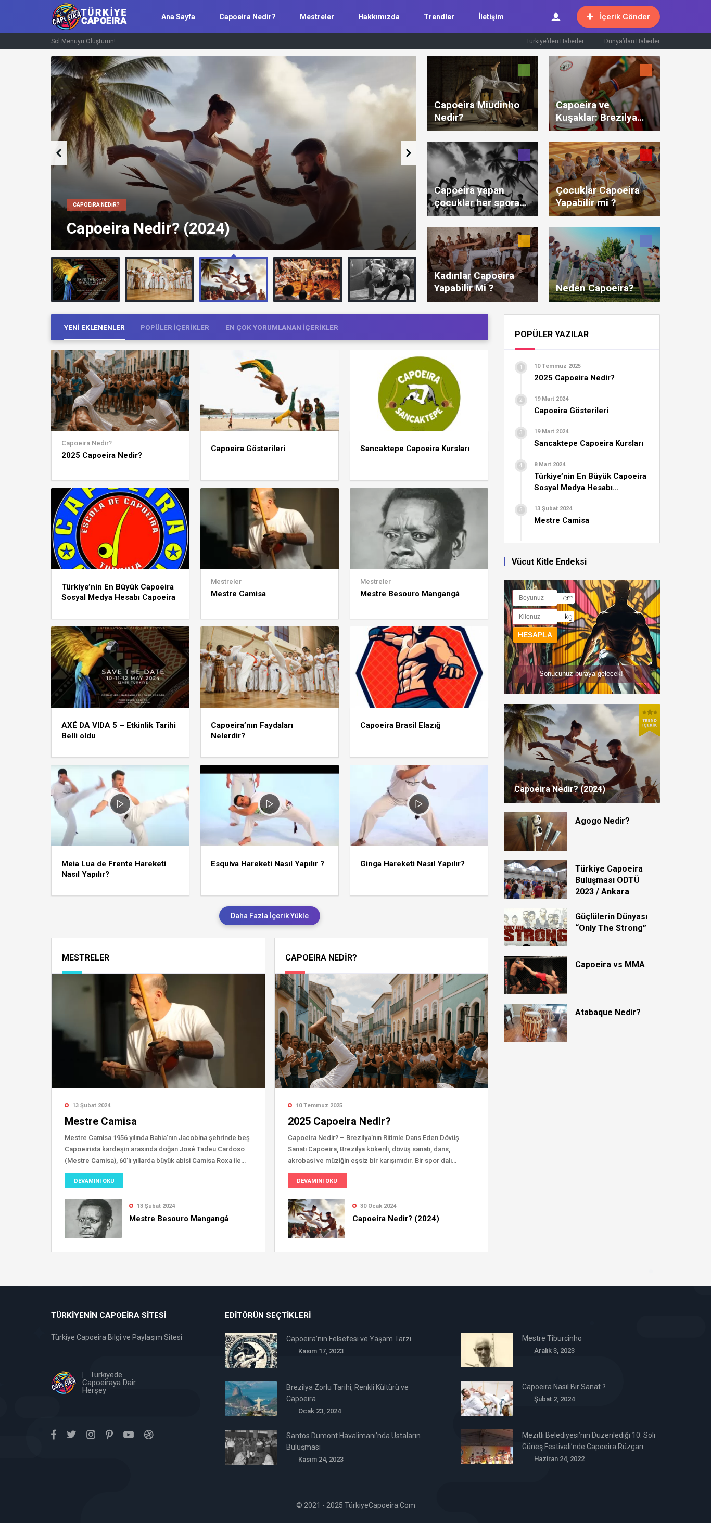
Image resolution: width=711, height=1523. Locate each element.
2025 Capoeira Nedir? (101, 455)
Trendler (439, 16)
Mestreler (317, 16)
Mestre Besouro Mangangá (410, 593)
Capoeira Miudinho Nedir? (476, 111)
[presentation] (59, 153)
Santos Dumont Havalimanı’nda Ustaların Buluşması (353, 1441)
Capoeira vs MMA (610, 964)
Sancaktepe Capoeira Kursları (414, 448)
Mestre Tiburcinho (552, 1338)
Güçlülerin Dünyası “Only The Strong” (611, 922)
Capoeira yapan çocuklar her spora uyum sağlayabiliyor (479, 196)
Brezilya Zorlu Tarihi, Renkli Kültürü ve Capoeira (347, 1393)
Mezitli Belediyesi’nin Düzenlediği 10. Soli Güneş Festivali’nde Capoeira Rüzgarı (588, 1441)
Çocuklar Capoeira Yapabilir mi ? (598, 196)
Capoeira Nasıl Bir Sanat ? (564, 1387)
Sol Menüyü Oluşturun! (83, 41)
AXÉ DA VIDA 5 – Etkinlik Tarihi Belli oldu (118, 730)
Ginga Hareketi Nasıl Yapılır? (412, 863)
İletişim (491, 16)
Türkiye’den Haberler (555, 41)
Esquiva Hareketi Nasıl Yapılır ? (267, 863)
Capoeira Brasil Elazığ (400, 725)
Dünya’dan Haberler (632, 41)
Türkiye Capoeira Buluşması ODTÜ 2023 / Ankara (609, 880)
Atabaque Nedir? (608, 1012)
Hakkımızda (379, 16)
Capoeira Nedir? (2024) (148, 228)
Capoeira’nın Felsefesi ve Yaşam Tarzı (348, 1339)
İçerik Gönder (625, 16)
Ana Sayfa (178, 16)
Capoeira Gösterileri (248, 448)
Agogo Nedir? (602, 821)
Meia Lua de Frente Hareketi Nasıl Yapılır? (113, 869)
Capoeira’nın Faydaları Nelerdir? (252, 730)
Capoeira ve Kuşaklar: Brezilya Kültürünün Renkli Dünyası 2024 (596, 111)
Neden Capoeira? (594, 288)
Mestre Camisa (238, 593)
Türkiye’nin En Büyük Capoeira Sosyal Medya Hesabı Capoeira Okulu (118, 592)
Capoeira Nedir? (247, 16)
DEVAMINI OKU (94, 1181)
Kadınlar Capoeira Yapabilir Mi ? (474, 282)
